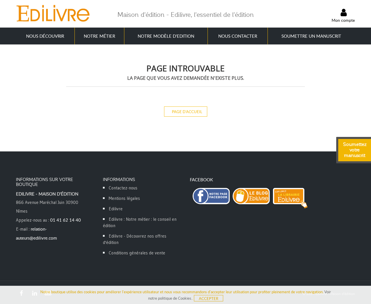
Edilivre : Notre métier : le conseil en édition (140, 222)
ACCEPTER (208, 298)
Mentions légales (124, 198)
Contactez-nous (123, 188)
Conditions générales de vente (137, 253)
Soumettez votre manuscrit (354, 150)
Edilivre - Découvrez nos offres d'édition (134, 239)
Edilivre (116, 208)
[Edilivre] (53, 13)
